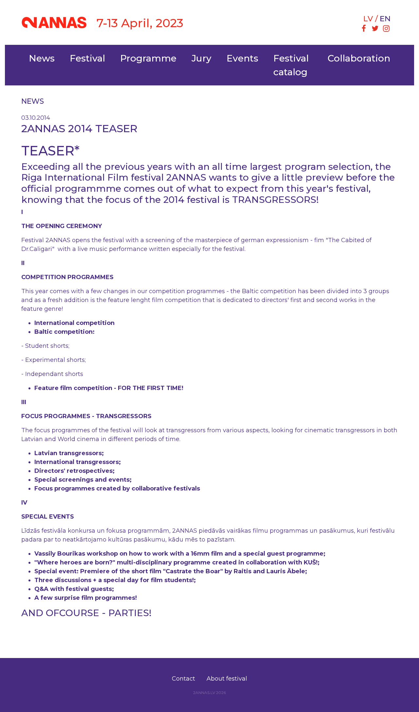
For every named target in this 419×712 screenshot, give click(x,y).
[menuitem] (364, 29)
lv (368, 18)
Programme (148, 58)
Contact (183, 678)
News (42, 58)
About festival (227, 678)
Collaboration (359, 58)
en (385, 18)
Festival (87, 58)
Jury (201, 58)
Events (242, 58)
